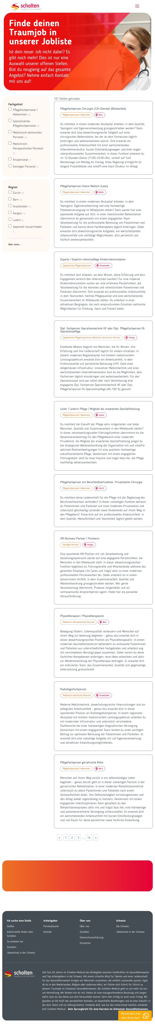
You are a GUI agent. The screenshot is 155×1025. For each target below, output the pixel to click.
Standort (11, 947)
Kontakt (47, 931)
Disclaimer (85, 943)
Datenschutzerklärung (91, 937)
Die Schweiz (122, 926)
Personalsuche (51, 926)
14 (88, 837)
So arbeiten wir (15, 941)
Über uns (84, 926)
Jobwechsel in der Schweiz (21, 952)
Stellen (10, 926)
